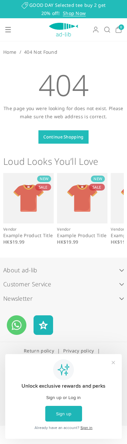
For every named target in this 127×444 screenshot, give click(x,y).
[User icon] (95, 29)
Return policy (39, 351)
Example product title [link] (28, 235)
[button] (8, 30)
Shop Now (74, 13)
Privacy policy (78, 351)
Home (9, 52)
